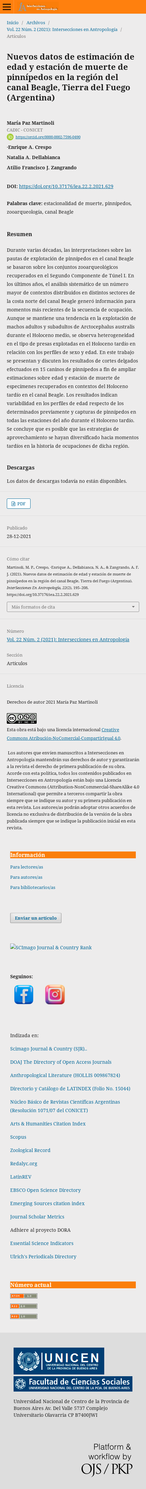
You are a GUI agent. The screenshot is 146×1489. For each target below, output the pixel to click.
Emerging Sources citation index (47, 1203)
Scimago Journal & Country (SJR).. (48, 1048)
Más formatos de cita (33, 607)
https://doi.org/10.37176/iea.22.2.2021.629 (66, 186)
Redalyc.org (23, 1163)
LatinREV (20, 1176)
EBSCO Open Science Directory (45, 1190)
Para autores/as (26, 877)
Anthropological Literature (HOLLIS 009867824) (66, 1075)
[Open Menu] (7, 7)
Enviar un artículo (36, 918)
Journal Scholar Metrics (37, 1216)
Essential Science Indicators (41, 1243)
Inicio (13, 22)
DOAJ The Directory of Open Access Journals (60, 1062)
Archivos (35, 22)
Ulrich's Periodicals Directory (43, 1256)
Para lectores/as (26, 867)
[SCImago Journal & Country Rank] (51, 947)
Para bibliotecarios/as (32, 887)
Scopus (18, 1137)
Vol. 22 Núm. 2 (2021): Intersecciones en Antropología (62, 29)
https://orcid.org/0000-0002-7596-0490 (48, 137)
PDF (21, 504)
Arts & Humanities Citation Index (48, 1123)
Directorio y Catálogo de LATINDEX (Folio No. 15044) (70, 1088)
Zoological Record (30, 1150)
